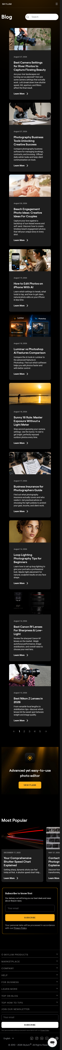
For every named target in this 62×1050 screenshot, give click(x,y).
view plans (30, 785)
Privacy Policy (20, 928)
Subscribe (30, 917)
